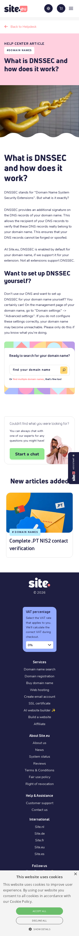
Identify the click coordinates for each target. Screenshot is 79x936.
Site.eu (40, 847)
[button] (39, 929)
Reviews (39, 763)
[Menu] (71, 8)
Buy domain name (39, 682)
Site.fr (39, 840)
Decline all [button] (39, 920)
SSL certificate (39, 703)
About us (39, 742)
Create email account (39, 696)
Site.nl (39, 826)
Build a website (39, 717)
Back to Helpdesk (23, 26)
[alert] (39, 903)
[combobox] (39, 645)
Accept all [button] (40, 911)
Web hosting (39, 689)
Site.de (40, 833)
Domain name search (39, 669)
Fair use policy (39, 776)
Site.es (39, 853)
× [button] (75, 874)
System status (39, 756)
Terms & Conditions (39, 770)
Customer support (39, 803)
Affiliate (39, 724)
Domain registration (39, 676)
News (39, 749)
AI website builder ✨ (40, 710)
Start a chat (27, 454)
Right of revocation (39, 783)
